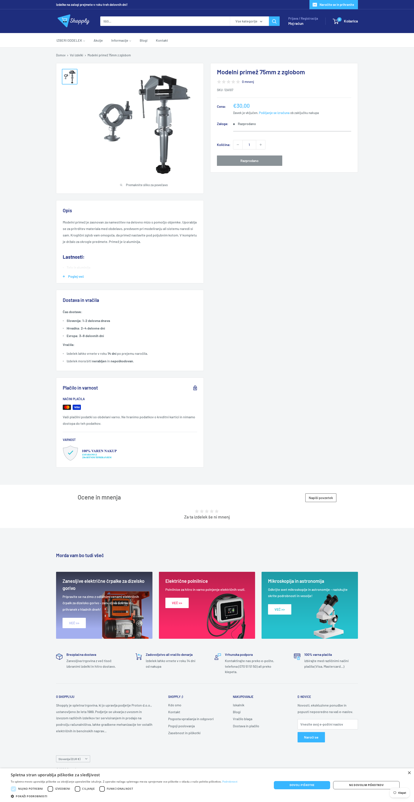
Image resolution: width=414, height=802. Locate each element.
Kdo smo (174, 705)
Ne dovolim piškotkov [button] (366, 785)
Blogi (237, 712)
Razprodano (249, 160)
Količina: (224, 145)
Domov (61, 55)
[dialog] (207, 785)
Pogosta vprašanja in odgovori (191, 719)
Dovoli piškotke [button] (302, 785)
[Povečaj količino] (260, 144)
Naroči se (311, 737)
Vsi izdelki (76, 55)
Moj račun (295, 23)
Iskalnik (238, 705)
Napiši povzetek (321, 498)
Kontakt (174, 712)
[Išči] (274, 21)
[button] (124, 796)
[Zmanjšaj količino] (237, 144)
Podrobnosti (229, 781)
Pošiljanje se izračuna (274, 113)
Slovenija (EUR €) (69, 759)
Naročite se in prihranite (337, 4)
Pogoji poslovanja (181, 726)
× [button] (409, 773)
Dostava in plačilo (246, 726)
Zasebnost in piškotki (184, 733)
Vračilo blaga (242, 719)
